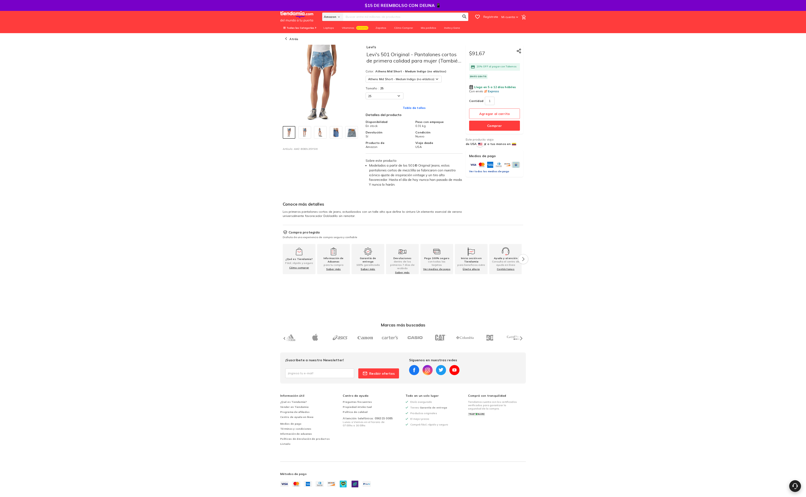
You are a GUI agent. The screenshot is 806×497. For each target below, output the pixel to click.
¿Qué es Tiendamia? (293, 401)
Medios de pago (291, 423)
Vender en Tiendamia (294, 406)
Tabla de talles (414, 108)
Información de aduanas (296, 433)
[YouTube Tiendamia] (454, 370)
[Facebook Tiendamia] (414, 370)
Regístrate (490, 17)
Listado (285, 443)
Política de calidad (355, 412)
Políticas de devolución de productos (305, 438)
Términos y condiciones (295, 428)
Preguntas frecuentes (357, 401)
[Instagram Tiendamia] (428, 370)
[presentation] (523, 259)
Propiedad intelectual (357, 406)
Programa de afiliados (295, 412)
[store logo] (301, 16)
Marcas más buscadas (403, 324)
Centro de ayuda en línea (296, 417)
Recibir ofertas (382, 373)
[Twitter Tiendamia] (441, 370)
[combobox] (405, 17)
